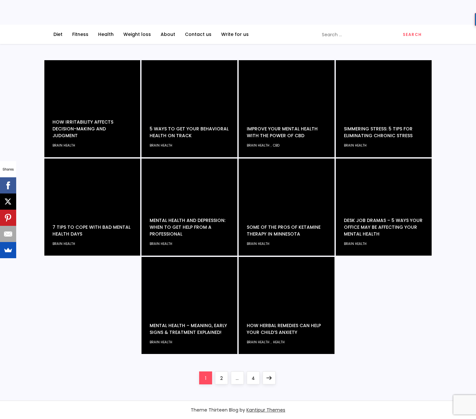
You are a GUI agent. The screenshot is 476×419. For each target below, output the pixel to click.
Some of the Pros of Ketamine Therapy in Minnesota (284, 230)
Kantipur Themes (265, 410)
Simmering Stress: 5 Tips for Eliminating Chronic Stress (378, 132)
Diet (57, 34)
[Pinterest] (8, 218)
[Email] (8, 234)
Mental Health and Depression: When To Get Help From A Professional (187, 227)
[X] (8, 201)
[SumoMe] (8, 250)
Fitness (80, 34)
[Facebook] (8, 185)
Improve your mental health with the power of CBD (282, 132)
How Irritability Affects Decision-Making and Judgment (82, 129)
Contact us (198, 34)
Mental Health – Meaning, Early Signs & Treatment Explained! (188, 329)
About (168, 34)
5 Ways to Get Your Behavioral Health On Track (189, 132)
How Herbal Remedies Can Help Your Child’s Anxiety (284, 329)
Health (106, 34)
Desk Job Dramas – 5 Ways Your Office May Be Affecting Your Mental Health (383, 227)
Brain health (63, 145)
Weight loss (137, 34)
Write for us (235, 34)
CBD (276, 145)
